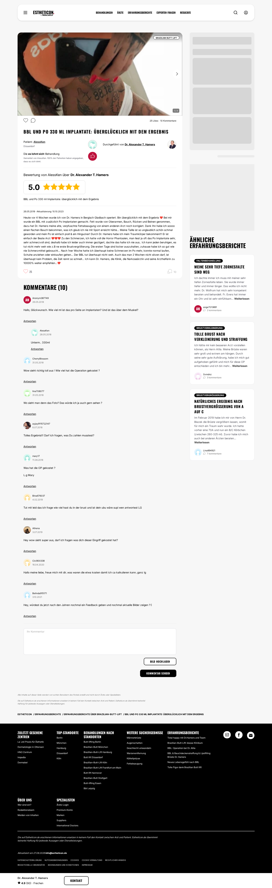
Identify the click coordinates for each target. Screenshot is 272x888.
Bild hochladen (160, 661)
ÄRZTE (120, 12)
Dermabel (23, 762)
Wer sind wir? (24, 804)
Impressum (87, 865)
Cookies (74, 860)
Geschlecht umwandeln (139, 748)
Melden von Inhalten (28, 815)
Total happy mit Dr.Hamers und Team (186, 737)
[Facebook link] (239, 736)
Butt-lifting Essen (92, 783)
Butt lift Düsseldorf (93, 757)
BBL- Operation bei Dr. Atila (181, 748)
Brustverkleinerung (210, 328)
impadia (22, 757)
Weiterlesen (241, 298)
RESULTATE (185, 12)
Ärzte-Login (63, 804)
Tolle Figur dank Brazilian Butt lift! (184, 767)
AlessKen (39, 141)
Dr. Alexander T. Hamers (140, 144)
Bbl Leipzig (89, 788)
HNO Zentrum (25, 752)
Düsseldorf (62, 753)
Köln (59, 758)
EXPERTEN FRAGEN (166, 12)
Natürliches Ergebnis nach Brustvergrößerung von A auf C (219, 406)
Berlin (60, 737)
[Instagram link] (227, 736)
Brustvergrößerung (210, 395)
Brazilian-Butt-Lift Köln (95, 762)
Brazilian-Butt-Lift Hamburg (98, 752)
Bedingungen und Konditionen (63, 865)
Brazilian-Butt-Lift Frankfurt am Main (102, 767)
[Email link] (250, 735)
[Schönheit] (43, 13)
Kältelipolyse (133, 758)
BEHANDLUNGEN (104, 12)
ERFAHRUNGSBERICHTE (140, 12)
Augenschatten (134, 743)
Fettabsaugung (134, 763)
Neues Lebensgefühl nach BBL (183, 762)
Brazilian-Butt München (96, 747)
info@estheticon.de (56, 853)
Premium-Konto (65, 810)
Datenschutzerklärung (30, 860)
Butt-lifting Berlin (92, 741)
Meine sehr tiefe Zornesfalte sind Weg (219, 269)
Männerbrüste (134, 737)
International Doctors (67, 825)
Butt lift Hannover (93, 772)
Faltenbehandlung (209, 260)
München (61, 743)
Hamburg (61, 748)
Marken (60, 815)
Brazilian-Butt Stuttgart (95, 778)
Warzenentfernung (136, 753)
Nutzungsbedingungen (56, 860)
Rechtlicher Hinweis (115, 860)
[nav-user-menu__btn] (246, 13)
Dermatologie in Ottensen (31, 747)
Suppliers (61, 820)
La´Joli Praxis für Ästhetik (31, 741)
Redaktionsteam (26, 810)
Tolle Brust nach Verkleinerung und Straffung (221, 336)
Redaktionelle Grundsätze (31, 865)
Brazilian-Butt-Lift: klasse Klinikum (185, 743)
